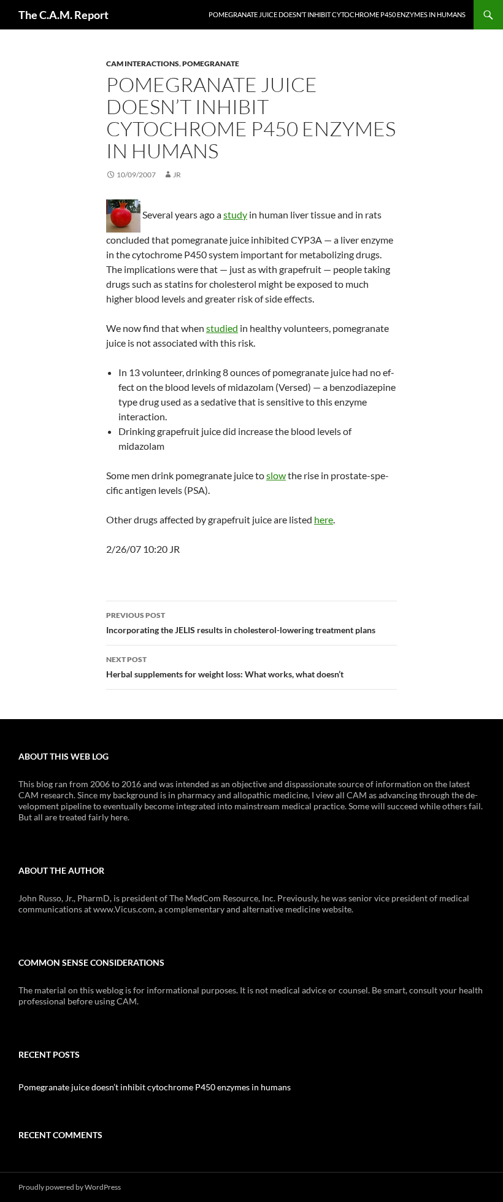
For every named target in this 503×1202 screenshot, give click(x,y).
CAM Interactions (142, 63)
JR (177, 174)
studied (222, 328)
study (235, 214)
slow (276, 475)
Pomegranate (210, 63)
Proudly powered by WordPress (69, 1187)
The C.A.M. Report (63, 14)
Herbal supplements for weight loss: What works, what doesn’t (225, 667)
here (323, 519)
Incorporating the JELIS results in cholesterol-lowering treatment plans (240, 623)
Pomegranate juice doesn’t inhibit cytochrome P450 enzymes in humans (337, 14)
